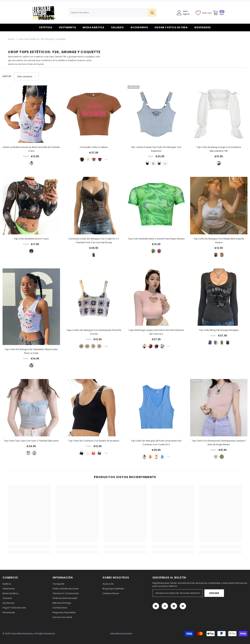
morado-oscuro (99, 159)
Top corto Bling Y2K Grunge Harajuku (219, 330)
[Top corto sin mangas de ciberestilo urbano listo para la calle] (31, 306)
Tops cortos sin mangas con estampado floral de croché (93, 332)
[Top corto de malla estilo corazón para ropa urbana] (156, 205)
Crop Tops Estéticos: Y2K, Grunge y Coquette (41, 39)
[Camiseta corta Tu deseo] (94, 114)
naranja (93, 453)
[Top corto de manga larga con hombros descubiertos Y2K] (219, 114)
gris (159, 163)
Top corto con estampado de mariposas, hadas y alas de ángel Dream (219, 442)
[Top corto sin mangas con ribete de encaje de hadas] (219, 205)
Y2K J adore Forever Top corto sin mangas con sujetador (156, 149)
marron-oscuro (93, 159)
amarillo (93, 346)
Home (11, 39)
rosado (159, 251)
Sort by (7, 76)
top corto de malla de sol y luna (31, 238)
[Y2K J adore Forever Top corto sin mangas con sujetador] (156, 114)
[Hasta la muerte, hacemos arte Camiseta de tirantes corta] (31, 114)
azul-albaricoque (99, 346)
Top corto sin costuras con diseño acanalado (93, 440)
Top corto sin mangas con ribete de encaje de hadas (219, 240)
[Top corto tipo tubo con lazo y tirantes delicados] (31, 408)
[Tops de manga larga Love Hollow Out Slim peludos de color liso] (156, 297)
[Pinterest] (165, 606)
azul (153, 163)
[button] (26, 76)
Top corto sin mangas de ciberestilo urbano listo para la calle (31, 351)
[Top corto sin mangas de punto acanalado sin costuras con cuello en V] (156, 408)
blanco (31, 163)
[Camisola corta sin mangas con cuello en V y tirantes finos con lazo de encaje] (94, 205)
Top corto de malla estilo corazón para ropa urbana (156, 238)
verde (153, 251)
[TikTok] (174, 606)
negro (82, 159)
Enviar (214, 593)
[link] (29, 546)
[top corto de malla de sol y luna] (31, 205)
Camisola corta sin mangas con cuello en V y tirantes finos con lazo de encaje (94, 240)
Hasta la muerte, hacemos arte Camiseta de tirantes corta (31, 149)
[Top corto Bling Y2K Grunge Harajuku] (219, 297)
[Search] (112, 13)
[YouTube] (183, 606)
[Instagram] (156, 606)
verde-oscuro (99, 453)
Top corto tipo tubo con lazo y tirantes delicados (31, 440)
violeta (162, 346)
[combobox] (108, 13)
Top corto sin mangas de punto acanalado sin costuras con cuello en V (156, 442)
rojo (150, 346)
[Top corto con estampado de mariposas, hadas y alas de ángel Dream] (219, 408)
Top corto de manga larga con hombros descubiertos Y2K (218, 149)
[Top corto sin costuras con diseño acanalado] (94, 408)
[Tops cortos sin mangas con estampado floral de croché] (94, 297)
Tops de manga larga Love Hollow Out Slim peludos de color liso (156, 332)
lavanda (81, 346)
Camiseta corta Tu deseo (94, 147)
